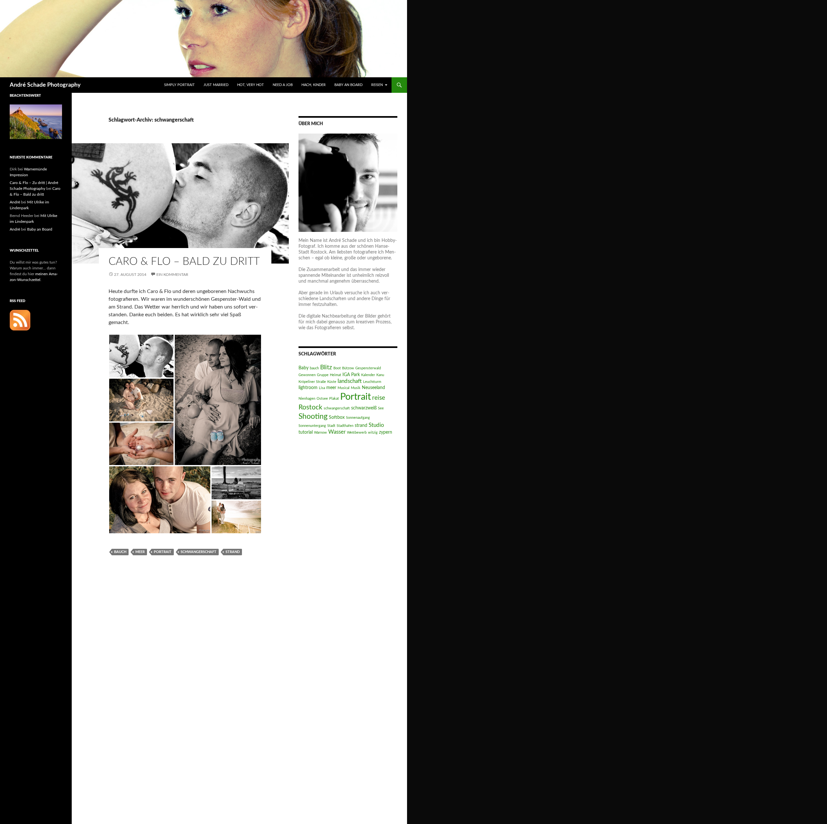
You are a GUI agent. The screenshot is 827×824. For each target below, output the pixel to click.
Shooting (313, 416)
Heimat (335, 375)
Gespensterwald (368, 368)
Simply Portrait (179, 85)
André (15, 202)
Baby (303, 367)
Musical (344, 388)
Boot (337, 368)
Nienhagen (306, 398)
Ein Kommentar (172, 274)
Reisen (377, 85)
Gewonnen (307, 375)
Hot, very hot (250, 85)
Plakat (334, 398)
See (381, 408)
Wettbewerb (357, 432)
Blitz (326, 367)
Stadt (331, 426)
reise (378, 398)
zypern (385, 432)
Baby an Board (348, 85)
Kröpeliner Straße (312, 382)
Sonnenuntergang (312, 426)
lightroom (308, 387)
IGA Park (351, 374)
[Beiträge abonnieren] (20, 320)
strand (232, 552)
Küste (331, 382)
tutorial (305, 432)
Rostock (310, 407)
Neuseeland (373, 387)
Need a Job (283, 85)
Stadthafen (345, 426)
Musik (356, 388)
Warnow (320, 432)
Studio (376, 425)
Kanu (380, 375)
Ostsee (322, 398)
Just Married (216, 85)
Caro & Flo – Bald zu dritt (184, 261)
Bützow (348, 368)
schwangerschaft (198, 552)
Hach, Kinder (313, 85)
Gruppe (323, 375)
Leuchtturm (372, 382)
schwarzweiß (364, 408)
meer (140, 552)
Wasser (337, 432)
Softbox (337, 417)
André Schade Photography (45, 85)
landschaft (350, 381)
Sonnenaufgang (358, 417)
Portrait (163, 552)
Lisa (322, 388)
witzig (373, 432)
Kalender (368, 375)
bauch (120, 552)
